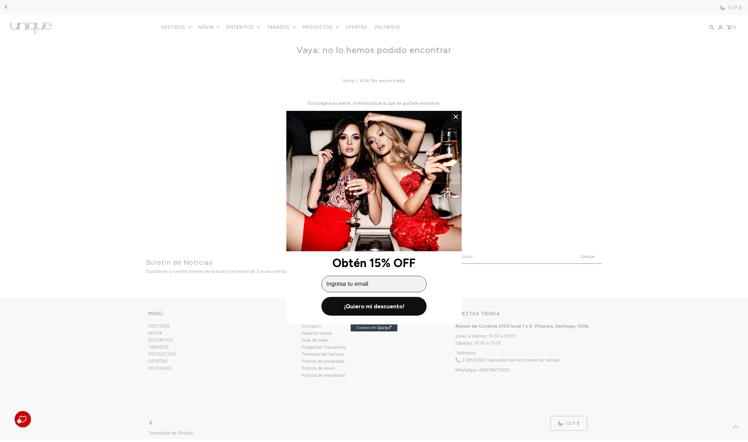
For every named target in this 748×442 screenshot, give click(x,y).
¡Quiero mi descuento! (374, 306)
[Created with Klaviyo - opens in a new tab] (374, 327)
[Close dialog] (455, 116)
